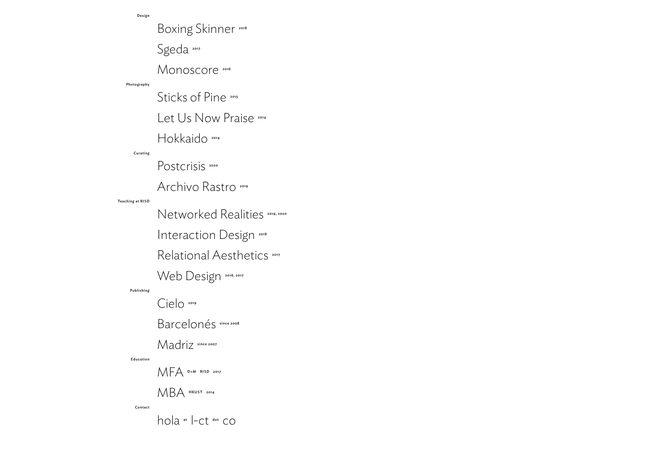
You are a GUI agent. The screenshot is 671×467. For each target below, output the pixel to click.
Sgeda (173, 48)
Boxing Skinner (196, 28)
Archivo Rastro (196, 186)
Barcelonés (186, 323)
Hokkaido (182, 138)
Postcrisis (181, 165)
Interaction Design (206, 234)
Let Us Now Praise (205, 117)
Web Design (189, 275)
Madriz (175, 344)
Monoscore (188, 69)
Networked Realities (210, 214)
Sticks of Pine (191, 96)
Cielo (171, 303)
